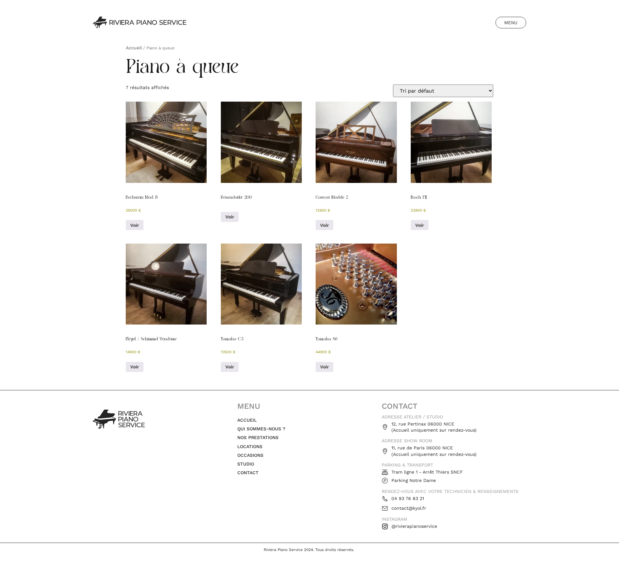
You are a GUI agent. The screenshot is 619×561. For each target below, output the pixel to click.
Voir (134, 225)
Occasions (250, 455)
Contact (248, 472)
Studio (245, 463)
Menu (510, 22)
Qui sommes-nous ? (261, 428)
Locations (249, 446)
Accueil (134, 47)
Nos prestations (258, 437)
